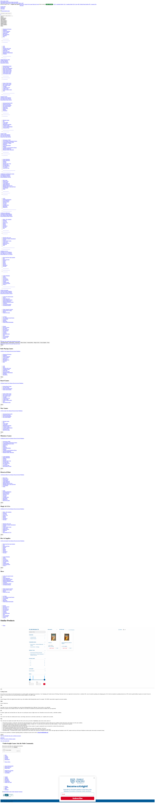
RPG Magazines (6, 34)
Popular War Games (7, 104)
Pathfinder (5, 30)
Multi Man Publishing (7, 124)
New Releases (5, 330)
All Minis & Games (4, 438)
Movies (4, 311)
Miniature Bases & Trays (7, 185)
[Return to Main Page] (0, 346)
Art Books (5, 303)
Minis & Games (3, 20)
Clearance (5, 332)
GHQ (4, 198)
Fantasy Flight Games (7, 83)
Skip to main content (4, 1)
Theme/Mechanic (32, 642)
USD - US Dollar (49, 4)
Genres (4, 338)
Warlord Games (6, 201)
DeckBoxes (5, 225)
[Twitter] (8, 791)
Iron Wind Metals (6, 165)
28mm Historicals (6, 184)
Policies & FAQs (8, 767)
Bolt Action (5, 180)
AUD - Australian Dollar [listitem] (58, 4)
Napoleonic (5, 110)
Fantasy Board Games (7, 71)
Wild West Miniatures (7, 148)
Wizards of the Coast (7, 48)
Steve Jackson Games (7, 84)
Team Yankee (5, 182)
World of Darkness (6, 31)
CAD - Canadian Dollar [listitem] (67, 4)
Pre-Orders (5, 328)
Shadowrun (5, 33)
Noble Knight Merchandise (8, 322)
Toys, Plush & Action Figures (8, 317)
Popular (4, 326)
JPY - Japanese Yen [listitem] (92, 4)
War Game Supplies (7, 106)
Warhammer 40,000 (6, 140)
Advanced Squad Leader (7, 103)
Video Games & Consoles (8, 309)
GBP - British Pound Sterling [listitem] (83, 4)
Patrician (50, 642)
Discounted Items (6, 333)
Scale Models (5, 187)
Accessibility (7, 772)
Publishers (18, 351)
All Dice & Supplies (4, 540)
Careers (6, 776)
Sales (4, 335)
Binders (4, 223)
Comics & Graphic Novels (8, 296)
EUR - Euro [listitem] (75, 4)
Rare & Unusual (6, 327)
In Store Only (5, 337)
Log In (38, 4)
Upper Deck (5, 241)
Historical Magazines (7, 300)
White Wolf (5, 50)
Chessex (4, 281)
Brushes (4, 260)
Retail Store (22, 4)
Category (31, 668)
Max (37, 682)
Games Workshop (6, 159)
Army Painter (5, 278)
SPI (3, 121)
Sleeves (4, 224)
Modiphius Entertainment (8, 52)
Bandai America (6, 243)
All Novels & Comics (7, 304)
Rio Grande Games (6, 85)
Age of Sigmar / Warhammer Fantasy (10, 141)
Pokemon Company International (9, 238)
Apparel (4, 320)
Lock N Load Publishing (7, 126)
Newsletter (7, 780)
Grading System (8, 771)
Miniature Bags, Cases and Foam (9, 186)
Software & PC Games (7, 310)
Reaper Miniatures (6, 160)
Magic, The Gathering (7, 219)
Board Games (3, 18)
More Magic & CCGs (7, 532)
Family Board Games (7, 72)
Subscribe (77, 798)
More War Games (6, 429)
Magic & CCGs (3, 23)
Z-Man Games (5, 88)
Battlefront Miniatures (7, 199)
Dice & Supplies (4, 24)
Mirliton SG (5, 207)
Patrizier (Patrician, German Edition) (67, 643)
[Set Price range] (44, 684)
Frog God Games (6, 51)
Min (30, 682)
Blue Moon (5, 206)
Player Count (32, 658)
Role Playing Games (4, 342)
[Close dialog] (94, 778)
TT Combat (5, 166)
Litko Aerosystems (6, 283)
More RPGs (5, 374)
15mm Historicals (6, 183)
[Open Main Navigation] (0, 340)
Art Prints (5, 316)
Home (4, 625)
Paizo (4, 47)
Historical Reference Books (8, 302)
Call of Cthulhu (6, 32)
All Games (2, 8)
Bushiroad (5, 244)
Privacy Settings (7, 760)
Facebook (6, 789)
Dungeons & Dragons (7, 29)
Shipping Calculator (8, 769)
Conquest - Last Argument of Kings (10, 147)
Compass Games (6, 125)
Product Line (32, 650)
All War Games (3, 410)
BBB (6, 788)
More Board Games (6, 402)
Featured (4, 331)
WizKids (4, 161)
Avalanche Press (6, 127)
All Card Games (6, 67)
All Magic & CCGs (4, 508)
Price (30, 673)
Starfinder (5, 35)
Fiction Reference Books (7, 299)
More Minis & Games (7, 466)
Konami (4, 239)
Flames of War (5, 181)
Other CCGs (5, 222)
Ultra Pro (4, 277)
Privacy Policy (7, 761)
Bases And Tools (6, 259)
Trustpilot (6, 787)
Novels (4, 297)
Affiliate (6, 777)
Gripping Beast (6, 205)
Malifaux (4, 146)
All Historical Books (7, 305)
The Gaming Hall (8, 341)
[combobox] (6, 13)
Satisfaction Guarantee (9, 770)
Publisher (31, 634)
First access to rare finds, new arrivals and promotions (12, 746)
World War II (5, 108)
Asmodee (5, 86)
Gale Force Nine (6, 168)
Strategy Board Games (7, 70)
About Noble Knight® (9, 765)
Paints (4, 188)
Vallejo (4, 276)
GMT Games (5, 122)
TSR (4, 46)
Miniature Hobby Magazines (8, 149)
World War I (5, 107)
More (2, 25)
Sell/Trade (21, 5)
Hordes (9, 143)
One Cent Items (6, 336)
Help (6, 755)
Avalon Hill (5, 123)
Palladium (5, 53)
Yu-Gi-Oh (5, 221)
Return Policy (7, 768)
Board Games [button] (31, 670)
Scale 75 (4, 284)
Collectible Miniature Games (8, 142)
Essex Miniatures (6, 200)
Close (2, 734)
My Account (30, 4)
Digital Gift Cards (6, 312)
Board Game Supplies (7, 69)
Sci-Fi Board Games (7, 73)
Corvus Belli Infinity (7, 145)
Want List (34, 4)
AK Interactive (6, 280)
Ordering (6, 757)
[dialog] (77, 712)
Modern (4, 109)
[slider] (30, 680)
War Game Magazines (7, 105)
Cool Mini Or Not (6, 87)
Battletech (5, 144)
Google (6, 786)
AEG (4, 90)
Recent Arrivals (6, 329)
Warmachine (5, 143)
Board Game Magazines (7, 68)
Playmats (4, 227)
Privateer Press (6, 164)
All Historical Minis (4, 474)
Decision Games (6, 120)
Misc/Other (5, 321)
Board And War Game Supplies (9, 257)
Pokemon (5, 220)
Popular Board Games (7, 66)
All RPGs (2, 351)
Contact (25, 4)
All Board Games (3, 383)
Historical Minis (3, 22)
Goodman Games (6, 49)
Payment (6, 758)
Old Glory (5, 202)
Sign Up (15, 747)
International (7, 759)
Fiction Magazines (6, 298)
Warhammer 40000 (6, 441)
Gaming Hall (2, 6)
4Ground (4, 162)
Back (2, 376)
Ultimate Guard (6, 282)
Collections (2, 7)
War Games (3, 19)
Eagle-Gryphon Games (7, 89)
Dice (4, 36)
